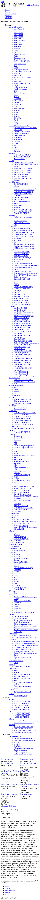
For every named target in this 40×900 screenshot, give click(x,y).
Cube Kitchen (18, 101)
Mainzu (12, 531)
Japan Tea (17, 110)
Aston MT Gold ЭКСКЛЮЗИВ (25, 521)
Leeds (16, 515)
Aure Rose (17, 42)
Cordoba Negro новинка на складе (26, 645)
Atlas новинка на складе (22, 636)
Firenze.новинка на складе (23, 649)
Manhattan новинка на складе (24, 651)
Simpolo (12, 725)
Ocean (16, 663)
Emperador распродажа (22, 347)
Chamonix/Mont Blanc (21, 562)
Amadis (12, 153)
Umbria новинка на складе (23, 178)
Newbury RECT (19, 294)
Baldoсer (12, 227)
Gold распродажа (20, 64)
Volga (16, 477)
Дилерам (8, 16)
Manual (16, 391)
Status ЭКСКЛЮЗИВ (21, 300)
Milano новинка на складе (23, 168)
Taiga (15, 469)
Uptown (16, 180)
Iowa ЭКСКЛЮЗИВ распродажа (25, 527)
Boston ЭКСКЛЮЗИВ (22, 157)
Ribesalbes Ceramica (16, 661)
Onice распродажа (20, 407)
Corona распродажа (21, 616)
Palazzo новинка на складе (23, 748)
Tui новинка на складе (22, 475)
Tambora (17, 473)
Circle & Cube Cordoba (22, 132)
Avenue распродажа (21, 558)
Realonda (12, 639)
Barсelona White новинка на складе (26, 641)
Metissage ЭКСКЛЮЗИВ (23, 418)
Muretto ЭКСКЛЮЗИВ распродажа (22, 289)
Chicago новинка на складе (23, 738)
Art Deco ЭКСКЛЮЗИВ (22, 155)
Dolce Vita (17, 570)
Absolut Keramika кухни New (19, 126)
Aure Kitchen (18, 35)
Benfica (16, 97)
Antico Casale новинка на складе (25, 188)
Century (16, 599)
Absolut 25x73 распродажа (23, 312)
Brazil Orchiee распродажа (23, 323)
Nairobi (16, 292)
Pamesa (12, 614)
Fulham (16, 106)
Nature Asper (18, 459)
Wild (15, 482)
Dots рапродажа (19, 58)
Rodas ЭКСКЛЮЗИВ (21, 422)
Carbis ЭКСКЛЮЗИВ (21, 523)
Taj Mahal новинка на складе (24, 248)
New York (17, 746)
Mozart (11, 719)
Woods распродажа (20, 89)
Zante (15, 91)
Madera (16, 684)
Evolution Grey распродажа (23, 447)
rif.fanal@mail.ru (33, 5)
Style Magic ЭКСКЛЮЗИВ (23, 508)
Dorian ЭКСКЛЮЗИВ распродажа (26, 343)
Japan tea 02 (18, 137)
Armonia (17, 554)
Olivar (16, 606)
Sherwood (17, 608)
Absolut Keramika (15, 27)
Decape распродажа (21, 525)
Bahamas (17, 48)
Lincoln (16, 285)
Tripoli (16, 124)
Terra (15, 225)
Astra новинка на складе (22, 228)
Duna (15, 442)
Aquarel (16, 533)
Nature (16, 457)
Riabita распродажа (20, 750)
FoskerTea (17, 104)
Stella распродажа (20, 542)
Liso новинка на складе (22, 71)
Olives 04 (17, 141)
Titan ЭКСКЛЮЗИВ (21, 374)
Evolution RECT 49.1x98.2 (23, 351)
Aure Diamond (19, 29)
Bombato (17, 535)
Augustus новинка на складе (24, 190)
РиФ (2, 2)
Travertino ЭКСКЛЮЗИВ (23, 211)
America (16, 387)
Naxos (16, 203)
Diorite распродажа (20, 221)
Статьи (7, 12)
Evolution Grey (19, 436)
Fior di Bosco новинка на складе (25, 637)
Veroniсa (17, 585)
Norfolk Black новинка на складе (25, 653)
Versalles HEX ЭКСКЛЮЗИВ (24, 612)
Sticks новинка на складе (23, 83)
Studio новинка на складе (23, 217)
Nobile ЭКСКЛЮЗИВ (22, 298)
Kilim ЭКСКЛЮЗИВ (21, 709)
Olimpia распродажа (21, 401)
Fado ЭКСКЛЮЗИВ (21, 197)
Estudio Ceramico (15, 426)
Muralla (16, 581)
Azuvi (11, 219)
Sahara (16, 465)
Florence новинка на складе (23, 236)
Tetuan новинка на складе (23, 659)
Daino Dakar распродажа (22, 494)
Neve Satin (17, 240)
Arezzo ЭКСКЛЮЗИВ (22, 322)
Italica (11, 711)
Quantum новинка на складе (24, 244)
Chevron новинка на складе (23, 163)
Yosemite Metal (19, 589)
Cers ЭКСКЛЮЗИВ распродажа (25, 265)
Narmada (17, 604)
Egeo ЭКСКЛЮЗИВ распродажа (25, 273)
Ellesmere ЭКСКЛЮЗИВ (23, 62)
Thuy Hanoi (18, 511)
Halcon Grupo (14, 479)
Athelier (16, 546)
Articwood (17, 672)
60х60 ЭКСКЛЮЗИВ (21, 703)
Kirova (16, 680)
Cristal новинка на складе (23, 267)
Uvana (16, 688)
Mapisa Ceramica (15, 541)
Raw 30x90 (18, 205)
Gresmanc (12, 434)
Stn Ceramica (13, 668)
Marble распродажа (20, 550)
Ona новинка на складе (22, 170)
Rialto (16, 655)
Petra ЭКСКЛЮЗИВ (21, 506)
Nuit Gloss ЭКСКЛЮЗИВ (23, 362)
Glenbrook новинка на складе (24, 428)
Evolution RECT (19, 349)
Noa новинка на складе (22, 77)
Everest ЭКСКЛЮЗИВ (22, 667)
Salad (15, 145)
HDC (11, 484)
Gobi (15, 451)
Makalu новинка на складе (23, 502)
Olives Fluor (18, 118)
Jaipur (16, 281)
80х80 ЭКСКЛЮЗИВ (21, 254)
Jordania (16, 453)
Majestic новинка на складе (23, 287)
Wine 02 (16, 149)
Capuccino (17, 99)
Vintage (16, 85)
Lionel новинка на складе (23, 682)
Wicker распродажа (20, 87)
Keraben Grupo (14, 513)
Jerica (15, 577)
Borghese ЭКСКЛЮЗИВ (22, 692)
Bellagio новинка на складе (23, 230)
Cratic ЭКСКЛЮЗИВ (21, 705)
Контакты (8, 18)
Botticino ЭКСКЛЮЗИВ (22, 490)
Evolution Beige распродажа (24, 446)
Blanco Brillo (18, 259)
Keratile (12, 517)
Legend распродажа (21, 70)
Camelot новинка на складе (23, 263)
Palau (15, 79)
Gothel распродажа (20, 277)
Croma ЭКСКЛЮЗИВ (22, 329)
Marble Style (18, 744)
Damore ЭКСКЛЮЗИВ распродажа (22, 336)
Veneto (16, 384)
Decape (16, 566)
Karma (16, 283)
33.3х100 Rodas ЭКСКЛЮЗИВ (25, 413)
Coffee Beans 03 (19, 135)
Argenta (12, 215)
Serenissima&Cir (15, 736)
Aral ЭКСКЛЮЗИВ (21, 256)
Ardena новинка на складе (23, 399)
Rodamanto (17, 463)
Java (15, 66)
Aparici (11, 161)
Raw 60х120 (18, 207)
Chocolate (17, 151)
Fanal (11, 430)
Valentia (12, 690)
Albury (16, 670)
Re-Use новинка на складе (23, 209)
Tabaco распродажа (21, 467)
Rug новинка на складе (22, 172)
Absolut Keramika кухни (18, 93)
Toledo (16, 122)
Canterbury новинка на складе (24, 643)
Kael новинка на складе (22, 678)
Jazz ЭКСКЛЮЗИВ (21, 676)
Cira (15, 52)
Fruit (15, 575)
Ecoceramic (13, 411)
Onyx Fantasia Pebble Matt (23, 729)
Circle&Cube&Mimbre (21, 133)
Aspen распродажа (20, 696)
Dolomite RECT (19, 339)
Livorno (16, 356)
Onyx (15, 242)
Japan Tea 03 (18, 139)
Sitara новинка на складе (22, 403)
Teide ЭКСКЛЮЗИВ (21, 510)
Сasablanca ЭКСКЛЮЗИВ (23, 424)
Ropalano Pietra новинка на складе (26, 630)
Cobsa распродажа (16, 385)
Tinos (15, 610)
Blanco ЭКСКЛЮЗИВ (22, 674)
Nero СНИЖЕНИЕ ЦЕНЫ (23, 380)
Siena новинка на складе (22, 657)
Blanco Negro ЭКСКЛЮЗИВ (24, 486)
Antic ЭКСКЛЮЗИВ (21, 318)
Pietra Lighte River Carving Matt (25, 730)
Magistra (17, 742)
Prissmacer (13, 634)
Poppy (16, 143)
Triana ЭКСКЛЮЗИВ (21, 213)
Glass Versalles (19, 108)
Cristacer (12, 397)
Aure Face (17, 31)
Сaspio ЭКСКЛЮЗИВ (22, 304)
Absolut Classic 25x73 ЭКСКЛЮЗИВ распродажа (23, 315)
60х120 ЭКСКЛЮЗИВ (22, 252)
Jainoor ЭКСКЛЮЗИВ (22, 354)
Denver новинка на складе (23, 568)
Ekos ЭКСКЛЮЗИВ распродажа (25, 275)
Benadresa (12, 250)
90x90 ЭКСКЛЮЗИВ (21, 415)
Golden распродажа (21, 353)
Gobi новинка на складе (22, 500)
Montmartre (18, 238)
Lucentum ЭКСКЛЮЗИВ (23, 358)
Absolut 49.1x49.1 (20, 310)
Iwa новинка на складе (22, 201)
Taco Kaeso (18, 632)
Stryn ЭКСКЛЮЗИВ (21, 302)
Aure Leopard (18, 37)
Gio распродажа (19, 199)
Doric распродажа (20, 537)
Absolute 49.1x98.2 (20, 308)
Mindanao (17, 73)
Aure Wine (17, 46)
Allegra (16, 186)
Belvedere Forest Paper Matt (23, 727)
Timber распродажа (20, 752)
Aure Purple (18, 39)
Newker (12, 591)
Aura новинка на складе (22, 258)
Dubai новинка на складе (23, 271)
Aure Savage (18, 44)
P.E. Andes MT (19, 529)
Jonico (16, 579)
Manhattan (17, 504)
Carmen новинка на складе (23, 192)
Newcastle (17, 75)
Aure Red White (19, 40)
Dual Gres (12, 405)
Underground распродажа (23, 754)
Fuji (15, 449)
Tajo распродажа (20, 471)
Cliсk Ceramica (14, 378)
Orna (15, 593)
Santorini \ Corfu (19, 81)
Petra (15, 583)
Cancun (16, 50)
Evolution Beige (19, 438)
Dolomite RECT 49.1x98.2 (23, 341)
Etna (15, 444)
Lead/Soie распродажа (21, 622)
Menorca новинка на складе (24, 455)
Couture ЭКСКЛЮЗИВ (22, 327)
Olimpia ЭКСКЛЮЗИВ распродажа (22, 365)
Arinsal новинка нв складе (23, 488)
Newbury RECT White (21, 296)
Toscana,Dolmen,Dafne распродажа (26, 376)
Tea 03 (16, 120)
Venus (11, 694)
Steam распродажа (20, 176)
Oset (10, 595)
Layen (16, 68)
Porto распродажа (20, 409)
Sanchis (12, 665)
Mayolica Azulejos (15, 544)
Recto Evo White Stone (22, 461)
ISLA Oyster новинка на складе (25, 740)
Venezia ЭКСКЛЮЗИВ (22, 432)
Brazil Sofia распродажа (22, 325)
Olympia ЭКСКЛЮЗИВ (22, 420)
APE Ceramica (14, 182)
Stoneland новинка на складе (24, 246)
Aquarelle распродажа (21, 320)
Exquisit (16, 572)
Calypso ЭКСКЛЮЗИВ (22, 480)
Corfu (16, 56)
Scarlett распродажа (21, 174)
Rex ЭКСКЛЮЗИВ (21, 184)
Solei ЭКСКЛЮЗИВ (21, 372)
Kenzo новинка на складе (23, 620)
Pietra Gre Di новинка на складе (25, 626)
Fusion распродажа (20, 618)
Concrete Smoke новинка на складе (26, 721)
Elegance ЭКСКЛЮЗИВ (22, 416)
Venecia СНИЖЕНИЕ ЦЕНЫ (24, 382)
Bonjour (16, 560)
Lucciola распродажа (21, 539)
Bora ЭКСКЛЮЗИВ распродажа (25, 597)
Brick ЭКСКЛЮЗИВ (21, 492)
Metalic (16, 114)
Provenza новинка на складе (24, 628)
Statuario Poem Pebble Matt (23, 732)
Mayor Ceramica (15, 548)
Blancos (16, 261)
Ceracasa (12, 306)
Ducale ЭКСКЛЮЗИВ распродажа (26, 345)
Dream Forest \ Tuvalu (21, 60)
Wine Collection (19, 159)
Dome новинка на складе (23, 234)
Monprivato (18, 603)
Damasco (17, 102)
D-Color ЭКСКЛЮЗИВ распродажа (22, 332)
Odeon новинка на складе (23, 624)
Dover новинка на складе (23, 647)
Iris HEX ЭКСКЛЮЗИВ (22, 601)
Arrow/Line (18, 556)
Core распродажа (20, 54)
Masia (16, 112)
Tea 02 (16, 147)
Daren (16, 269)
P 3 (15, 393)
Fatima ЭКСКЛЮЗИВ (22, 223)
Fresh (15, 573)
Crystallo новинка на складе (24, 232)
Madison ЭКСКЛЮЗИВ (22, 360)
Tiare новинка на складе (22, 686)
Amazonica (17, 440)
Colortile (12, 699)
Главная (8, 10)
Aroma (16, 95)
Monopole (12, 552)
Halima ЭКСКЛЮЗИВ (22, 279)
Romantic (17, 395)
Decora (16, 389)
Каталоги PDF (10, 14)
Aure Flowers (18, 33)
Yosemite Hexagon (20, 587)
